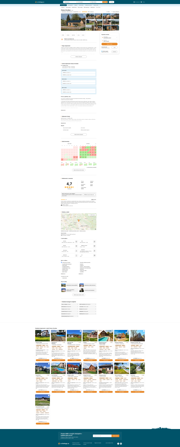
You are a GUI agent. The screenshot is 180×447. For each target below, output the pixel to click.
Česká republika (68, 7)
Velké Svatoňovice (86, 7)
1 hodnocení (92, 11)
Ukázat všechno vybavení (78, 134)
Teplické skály (64, 277)
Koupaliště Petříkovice (65, 266)
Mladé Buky (82, 269)
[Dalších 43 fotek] (58, 368)
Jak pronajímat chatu (109, 442)
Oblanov (38, 376)
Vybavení (75, 5)
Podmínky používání (75, 442)
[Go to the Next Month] (95, 143)
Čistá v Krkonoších (39, 343)
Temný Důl (85, 343)
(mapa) (79, 11)
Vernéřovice (117, 343)
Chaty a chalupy (80, 7)
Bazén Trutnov (64, 271)
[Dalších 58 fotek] (74, 368)
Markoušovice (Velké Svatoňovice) (90, 285)
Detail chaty (58, 360)
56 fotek (83, 29)
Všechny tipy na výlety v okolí (79, 294)
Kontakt (84, 444)
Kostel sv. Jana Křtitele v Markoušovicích (70, 290)
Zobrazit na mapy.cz (83, 230)
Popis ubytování (63, 5)
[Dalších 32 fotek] (137, 368)
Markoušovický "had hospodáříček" (72, 285)
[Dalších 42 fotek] (121, 335)
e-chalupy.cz (63, 7)
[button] (79, 221)
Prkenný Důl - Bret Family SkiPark (85, 267)
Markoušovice (93, 7)
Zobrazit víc (63, 273)
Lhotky (69, 376)
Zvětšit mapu (92, 214)
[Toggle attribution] (95, 229)
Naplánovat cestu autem (64, 230)
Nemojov (117, 376)
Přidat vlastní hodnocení (90, 194)
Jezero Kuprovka (65, 270)
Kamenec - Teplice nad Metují (85, 266)
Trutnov (58, 376)
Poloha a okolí (96, 5)
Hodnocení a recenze (88, 5)
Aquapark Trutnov (65, 269)
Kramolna (71, 376)
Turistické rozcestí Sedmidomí (89, 290)
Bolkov (132, 376)
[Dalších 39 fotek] (58, 335)
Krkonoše (46, 343)
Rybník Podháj (64, 265)
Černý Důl (43, 343)
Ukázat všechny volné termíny (79, 170)
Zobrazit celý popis (78, 56)
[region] (78, 221)
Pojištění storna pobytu (76, 444)
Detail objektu (74, 360)
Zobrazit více (63, 110)
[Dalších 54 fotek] (74, 335)
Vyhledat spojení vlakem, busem (74, 230)
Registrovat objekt (98, 442)
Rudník (101, 344)
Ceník (114, 47)
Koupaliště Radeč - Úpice (66, 267)
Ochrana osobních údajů (87, 442)
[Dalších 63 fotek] (42, 335)
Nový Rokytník (54, 376)
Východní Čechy (74, 7)
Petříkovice (82, 265)
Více (36, 355)
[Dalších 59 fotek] (105, 335)
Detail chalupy (42, 360)
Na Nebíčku (82, 271)
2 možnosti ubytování (125, 382)
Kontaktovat (114, 51)
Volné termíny (81, 5)
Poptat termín (109, 44)
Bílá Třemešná (54, 344)
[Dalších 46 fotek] (121, 368)
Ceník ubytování (70, 5)
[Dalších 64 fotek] (42, 368)
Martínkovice (86, 376)
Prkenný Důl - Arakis (83, 270)
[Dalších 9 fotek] (105, 368)
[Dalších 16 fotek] (90, 368)
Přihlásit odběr (115, 435)
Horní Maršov (89, 343)
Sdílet (109, 11)
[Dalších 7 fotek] (137, 335)
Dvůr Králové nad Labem (71, 344)
